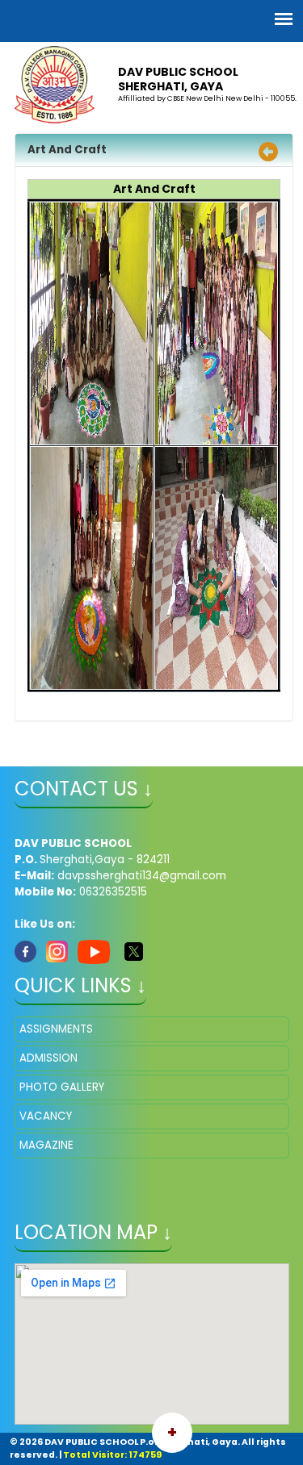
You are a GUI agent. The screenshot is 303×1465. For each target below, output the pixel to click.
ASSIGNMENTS (56, 1029)
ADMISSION (48, 1058)
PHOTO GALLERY (61, 1087)
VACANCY (45, 1116)
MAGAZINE (46, 1145)
